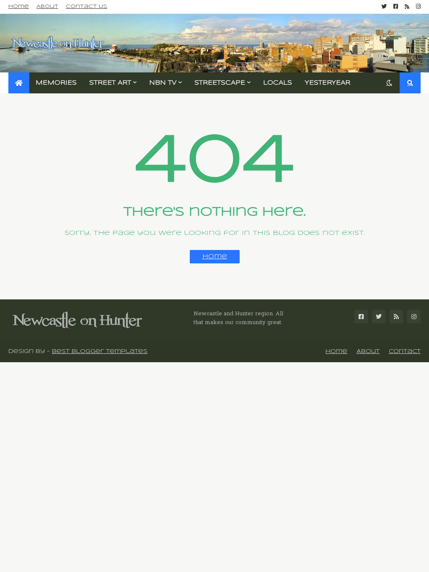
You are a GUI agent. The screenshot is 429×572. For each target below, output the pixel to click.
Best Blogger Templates (99, 351)
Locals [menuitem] (277, 83)
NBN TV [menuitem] (162, 83)
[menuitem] (18, 82)
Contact (405, 351)
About (47, 6)
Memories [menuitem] (56, 83)
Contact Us (86, 6)
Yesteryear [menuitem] (327, 83)
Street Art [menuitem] (110, 83)
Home (18, 6)
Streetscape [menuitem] (219, 83)
